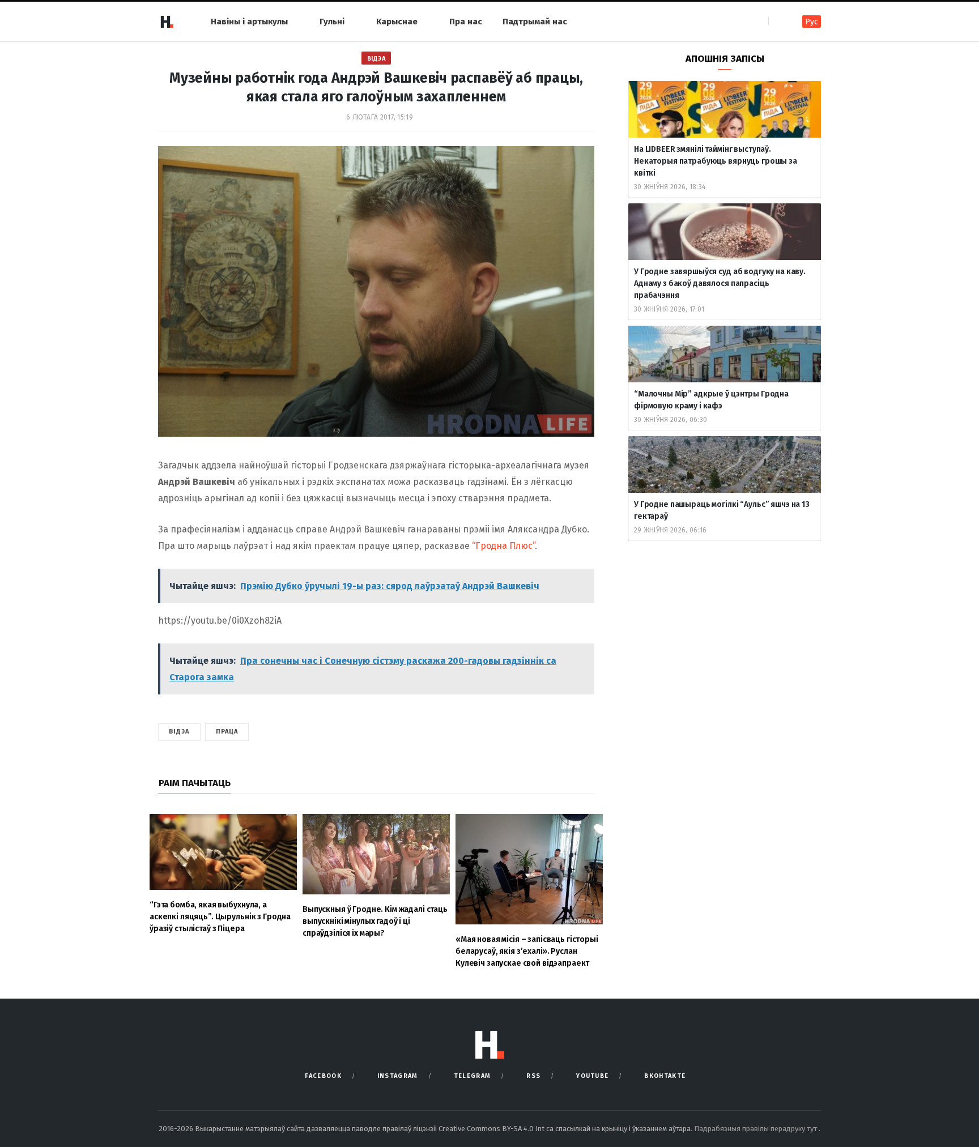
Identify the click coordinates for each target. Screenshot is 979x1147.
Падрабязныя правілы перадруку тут (756, 1128)
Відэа (376, 58)
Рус (811, 22)
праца (227, 731)
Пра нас (465, 21)
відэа (179, 731)
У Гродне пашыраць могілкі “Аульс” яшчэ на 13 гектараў (722, 510)
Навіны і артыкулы (249, 21)
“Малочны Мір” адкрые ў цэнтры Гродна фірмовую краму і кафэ (711, 400)
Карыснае (397, 21)
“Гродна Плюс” (503, 545)
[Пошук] (778, 21)
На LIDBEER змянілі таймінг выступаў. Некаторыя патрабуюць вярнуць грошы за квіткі (715, 161)
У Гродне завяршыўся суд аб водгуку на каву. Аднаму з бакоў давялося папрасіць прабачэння (720, 283)
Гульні (332, 21)
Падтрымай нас (535, 21)
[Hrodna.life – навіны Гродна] (166, 21)
